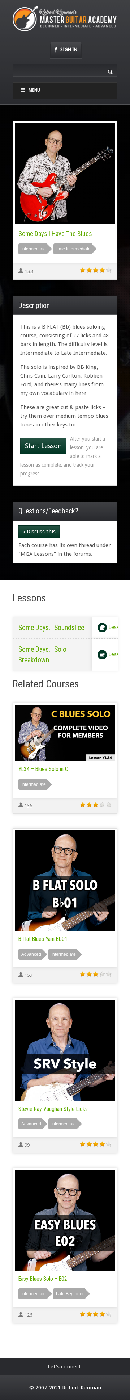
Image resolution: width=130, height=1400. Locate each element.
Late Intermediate (73, 248)
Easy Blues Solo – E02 (42, 1279)
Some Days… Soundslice (51, 628)
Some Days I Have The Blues (55, 233)
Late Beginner (70, 1293)
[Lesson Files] (102, 627)
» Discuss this (39, 531)
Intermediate (33, 248)
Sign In (68, 49)
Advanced (31, 954)
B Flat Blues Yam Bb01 (43, 939)
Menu (34, 90)
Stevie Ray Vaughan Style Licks (53, 1109)
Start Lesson (43, 446)
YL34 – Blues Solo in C (43, 769)
